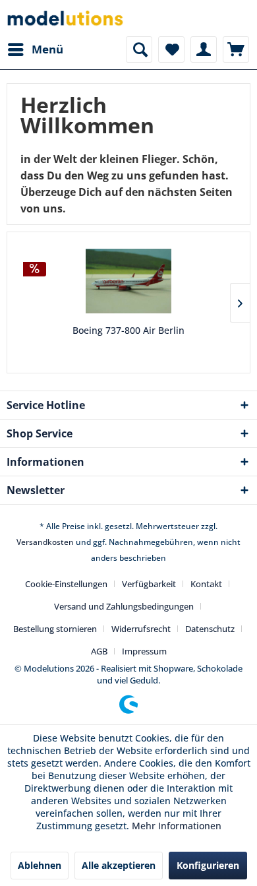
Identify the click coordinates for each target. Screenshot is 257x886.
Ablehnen (39, 865)
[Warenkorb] (236, 49)
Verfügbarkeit (149, 584)
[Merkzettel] (171, 49)
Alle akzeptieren (119, 865)
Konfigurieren (208, 865)
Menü (47, 49)
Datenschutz (210, 629)
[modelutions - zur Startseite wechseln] (66, 18)
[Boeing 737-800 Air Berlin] (128, 281)
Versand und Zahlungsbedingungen (124, 606)
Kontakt (206, 584)
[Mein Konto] (203, 49)
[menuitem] (35, 49)
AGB (99, 651)
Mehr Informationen (176, 825)
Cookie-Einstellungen (66, 584)
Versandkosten (45, 542)
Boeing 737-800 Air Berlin (128, 330)
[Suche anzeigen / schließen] (139, 49)
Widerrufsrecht (141, 629)
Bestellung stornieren (55, 629)
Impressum (144, 651)
